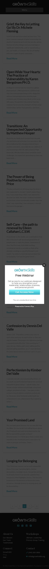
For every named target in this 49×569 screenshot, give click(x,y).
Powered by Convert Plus (24, 306)
